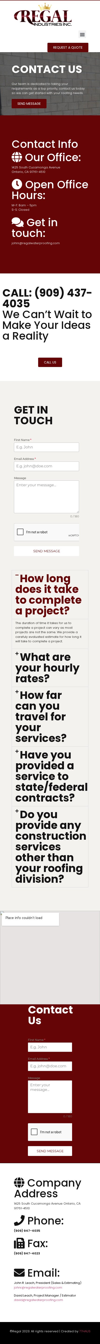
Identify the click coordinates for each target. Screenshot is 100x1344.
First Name (22, 440)
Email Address (25, 459)
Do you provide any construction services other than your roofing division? (51, 846)
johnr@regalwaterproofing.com (38, 1287)
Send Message (46, 551)
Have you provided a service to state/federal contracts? (51, 776)
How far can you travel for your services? (41, 717)
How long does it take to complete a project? (48, 594)
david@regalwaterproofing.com (38, 1300)
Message (20, 478)
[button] (82, 34)
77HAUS (84, 1331)
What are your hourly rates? (47, 668)
